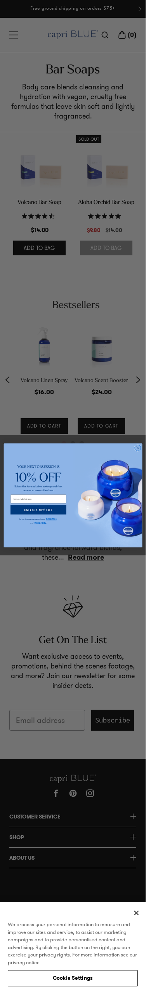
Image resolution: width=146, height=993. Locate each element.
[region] (73, 946)
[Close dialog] (137, 448)
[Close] (136, 912)
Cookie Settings (73, 978)
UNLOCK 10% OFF (38, 509)
